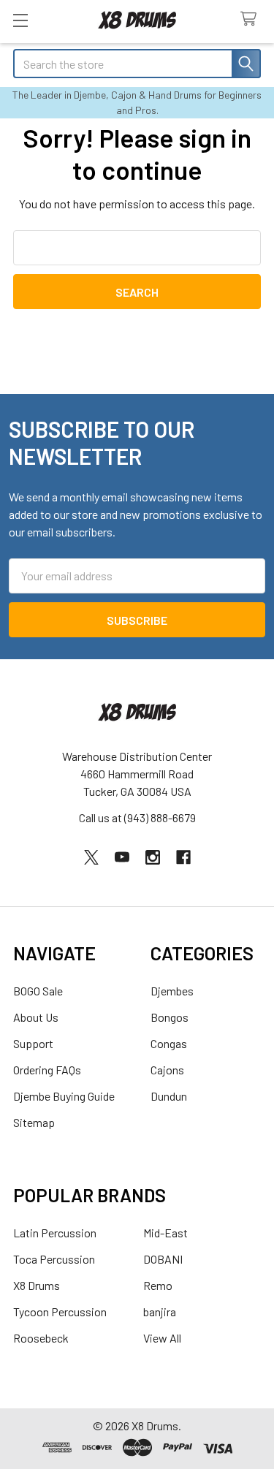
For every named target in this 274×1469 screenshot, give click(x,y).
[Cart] (251, 19)
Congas (169, 1043)
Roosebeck (41, 1338)
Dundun (169, 1096)
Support (33, 1043)
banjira (159, 1311)
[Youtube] (122, 857)
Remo (157, 1285)
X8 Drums (36, 1285)
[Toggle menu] (20, 20)
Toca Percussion (54, 1259)
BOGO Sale (38, 991)
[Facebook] (183, 857)
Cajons (167, 1070)
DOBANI (163, 1259)
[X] (91, 857)
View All (162, 1338)
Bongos (170, 1017)
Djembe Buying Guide (64, 1096)
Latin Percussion (54, 1233)
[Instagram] (153, 857)
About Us (35, 1017)
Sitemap (34, 1122)
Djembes (172, 991)
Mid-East (165, 1233)
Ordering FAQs (47, 1070)
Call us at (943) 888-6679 (137, 817)
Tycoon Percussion (60, 1311)
